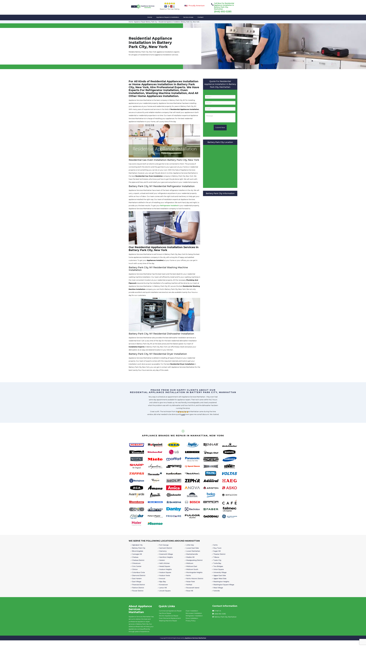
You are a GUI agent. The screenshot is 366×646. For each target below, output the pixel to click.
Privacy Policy (190, 621)
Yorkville (216, 591)
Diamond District (138, 575)
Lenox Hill (163, 588)
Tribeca (216, 557)
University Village (219, 572)
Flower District (137, 591)
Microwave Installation (194, 613)
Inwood (162, 578)
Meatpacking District (194, 560)
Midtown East (191, 566)
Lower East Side (192, 548)
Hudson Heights (165, 569)
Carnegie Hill (137, 554)
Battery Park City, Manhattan (225, 617)
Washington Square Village (223, 585)
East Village (136, 582)
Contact (200, 17)
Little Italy (190, 545)
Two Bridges (218, 566)
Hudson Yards (164, 575)
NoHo (188, 575)
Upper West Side (219, 578)
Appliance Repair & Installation (167, 17)
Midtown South (192, 569)
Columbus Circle (138, 572)
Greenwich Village (166, 554)
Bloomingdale (137, 551)
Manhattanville (192, 554)
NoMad (189, 585)
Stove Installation (192, 618)
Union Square (218, 569)
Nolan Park (190, 582)
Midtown (189, 563)
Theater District (219, 554)
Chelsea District (138, 560)
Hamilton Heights (166, 557)
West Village (218, 588)
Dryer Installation (192, 611)
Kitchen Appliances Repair (168, 616)
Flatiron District (138, 588)
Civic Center (136, 566)
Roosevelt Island (192, 588)
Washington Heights (221, 582)
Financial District (138, 585)
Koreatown (163, 585)
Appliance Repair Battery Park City (145, 22)
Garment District (165, 548)
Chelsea (135, 557)
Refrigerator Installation (194, 616)
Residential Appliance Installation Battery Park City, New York (179, 22)
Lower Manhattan (193, 551)
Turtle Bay (217, 563)
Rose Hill (189, 591)
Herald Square (164, 566)
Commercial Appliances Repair (170, 611)
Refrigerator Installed (169, 205)
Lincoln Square (165, 591)
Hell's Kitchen (164, 563)
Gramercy (163, 551)
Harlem (162, 560)
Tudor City (217, 560)
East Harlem (137, 578)
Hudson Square (165, 572)
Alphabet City (137, 545)
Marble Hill (190, 557)
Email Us (217, 611)
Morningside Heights (194, 572)
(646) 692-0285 (223, 11)
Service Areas (188, 17)
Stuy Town (217, 548)
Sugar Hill (217, 551)
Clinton (135, 569)
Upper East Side (219, 575)
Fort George (164, 545)
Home (149, 17)
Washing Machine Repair (168, 621)
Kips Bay (162, 582)
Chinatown (136, 563)
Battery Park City (138, 548)
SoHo (215, 545)
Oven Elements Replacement (170, 618)
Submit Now (220, 127)
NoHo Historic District (194, 578)
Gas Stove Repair (165, 613)
